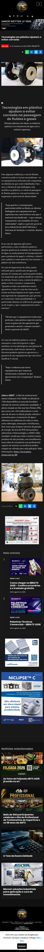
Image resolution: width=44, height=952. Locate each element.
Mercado (5, 46)
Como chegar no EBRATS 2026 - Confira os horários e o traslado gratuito (25, 585)
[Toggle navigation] (39, 4)
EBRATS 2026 (15, 578)
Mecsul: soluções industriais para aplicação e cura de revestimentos (19, 892)
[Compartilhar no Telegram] (36, 52)
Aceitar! (22, 946)
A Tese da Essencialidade (17, 855)
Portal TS (35, 46)
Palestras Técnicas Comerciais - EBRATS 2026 (25, 623)
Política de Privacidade (22, 929)
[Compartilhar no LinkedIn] (32, 52)
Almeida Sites (28, 923)
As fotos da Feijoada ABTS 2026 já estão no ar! (21, 780)
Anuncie (22, 927)
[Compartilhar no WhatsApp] (27, 52)
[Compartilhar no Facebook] (41, 52)
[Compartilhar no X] (23, 52)
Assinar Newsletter (22, 928)
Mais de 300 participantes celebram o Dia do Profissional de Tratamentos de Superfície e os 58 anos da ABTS (21, 818)
